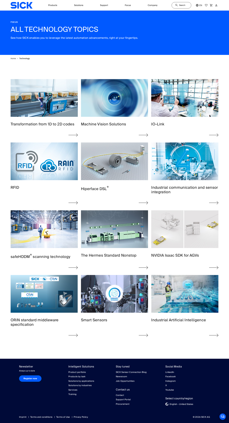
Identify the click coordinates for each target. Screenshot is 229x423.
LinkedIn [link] (169, 372)
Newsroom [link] (121, 376)
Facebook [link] (170, 376)
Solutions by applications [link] (81, 381)
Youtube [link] (169, 390)
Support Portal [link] (123, 399)
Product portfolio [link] (77, 372)
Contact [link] (120, 395)
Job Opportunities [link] (125, 381)
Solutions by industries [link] (80, 385)
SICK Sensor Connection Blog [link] (131, 372)
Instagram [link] (170, 381)
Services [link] (72, 390)
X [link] (166, 385)
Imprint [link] (23, 417)
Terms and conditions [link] (41, 417)
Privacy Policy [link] (81, 417)
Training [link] (72, 394)
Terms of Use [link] (63, 417)
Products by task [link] (76, 376)
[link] (21, 5)
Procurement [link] (122, 404)
